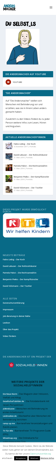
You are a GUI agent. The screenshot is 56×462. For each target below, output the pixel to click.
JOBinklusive (8, 408)
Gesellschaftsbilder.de (13, 401)
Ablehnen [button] (34, 458)
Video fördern (9, 336)
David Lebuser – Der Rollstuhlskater (30, 155)
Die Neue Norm (10, 394)
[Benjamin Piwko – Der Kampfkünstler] (9, 178)
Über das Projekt (11, 329)
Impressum (8, 309)
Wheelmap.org (10, 438)
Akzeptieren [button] (21, 458)
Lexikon (6, 322)
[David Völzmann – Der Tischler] (9, 189)
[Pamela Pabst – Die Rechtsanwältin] (9, 167)
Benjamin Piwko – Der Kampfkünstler (31, 176)
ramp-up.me (9, 423)
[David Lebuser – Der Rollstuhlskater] (9, 156)
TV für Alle (8, 430)
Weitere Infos (47, 458)
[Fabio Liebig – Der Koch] (9, 145)
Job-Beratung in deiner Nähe (16, 316)
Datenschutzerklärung (13, 303)
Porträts (33, 146)
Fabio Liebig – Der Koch (25, 144)
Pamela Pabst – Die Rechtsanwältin (30, 165)
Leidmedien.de (10, 416)
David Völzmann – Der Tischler (28, 187)
